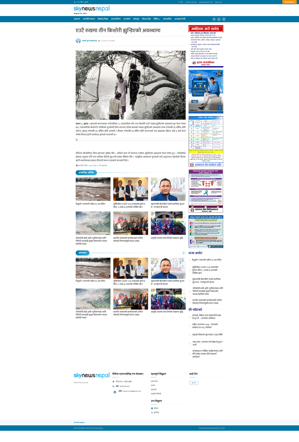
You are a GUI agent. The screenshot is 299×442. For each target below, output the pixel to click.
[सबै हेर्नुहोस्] (184, 253)
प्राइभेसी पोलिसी (156, 394)
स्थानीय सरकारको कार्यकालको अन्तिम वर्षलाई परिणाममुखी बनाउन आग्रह (128, 239)
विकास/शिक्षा (103, 19)
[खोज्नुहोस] (214, 19)
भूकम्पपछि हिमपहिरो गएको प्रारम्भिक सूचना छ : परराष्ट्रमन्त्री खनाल (167, 205)
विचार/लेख (146, 19)
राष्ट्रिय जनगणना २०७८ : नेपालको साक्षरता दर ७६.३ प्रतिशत (205, 326)
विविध (156, 19)
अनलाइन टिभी (179, 19)
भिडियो (156, 408)
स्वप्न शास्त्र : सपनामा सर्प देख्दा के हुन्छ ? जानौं (208, 343)
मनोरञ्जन (136, 19)
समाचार (77, 19)
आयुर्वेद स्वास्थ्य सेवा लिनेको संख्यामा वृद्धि (167, 238)
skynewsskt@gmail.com (132, 391)
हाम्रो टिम (154, 389)
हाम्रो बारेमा (154, 381)
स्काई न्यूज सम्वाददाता (89, 40)
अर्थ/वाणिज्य (116, 19)
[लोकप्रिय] (219, 19)
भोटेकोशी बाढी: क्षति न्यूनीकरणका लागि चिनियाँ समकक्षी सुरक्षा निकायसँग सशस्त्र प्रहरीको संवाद (91, 241)
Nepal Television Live (206, 2)
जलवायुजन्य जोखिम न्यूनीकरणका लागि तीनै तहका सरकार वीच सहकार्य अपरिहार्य (207, 354)
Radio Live (218, 2)
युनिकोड (156, 412)
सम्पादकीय (167, 19)
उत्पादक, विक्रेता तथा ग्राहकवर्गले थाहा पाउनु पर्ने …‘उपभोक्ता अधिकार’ (206, 317)
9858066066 (124, 386)
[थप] (224, 19)
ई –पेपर (181, 2)
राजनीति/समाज (89, 19)
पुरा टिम (194, 383)
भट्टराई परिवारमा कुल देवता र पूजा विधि (207, 334)
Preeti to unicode (191, 2)
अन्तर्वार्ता (126, 19)
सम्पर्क (153, 385)
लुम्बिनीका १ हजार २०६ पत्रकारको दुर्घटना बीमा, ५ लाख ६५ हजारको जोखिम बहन (129, 205)
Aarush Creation (220, 428)
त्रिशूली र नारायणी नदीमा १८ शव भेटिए (90, 204)
